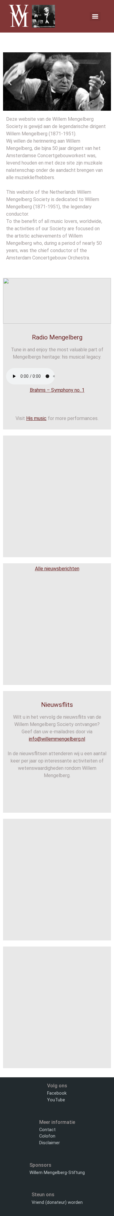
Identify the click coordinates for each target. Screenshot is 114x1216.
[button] (10, 82)
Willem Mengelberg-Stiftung (57, 1172)
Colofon (47, 1136)
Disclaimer (49, 1142)
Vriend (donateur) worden (57, 1202)
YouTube (56, 1100)
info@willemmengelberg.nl (57, 739)
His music (36, 418)
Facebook (57, 1093)
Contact (47, 1129)
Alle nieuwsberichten (57, 569)
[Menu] (95, 16)
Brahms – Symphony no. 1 (57, 390)
